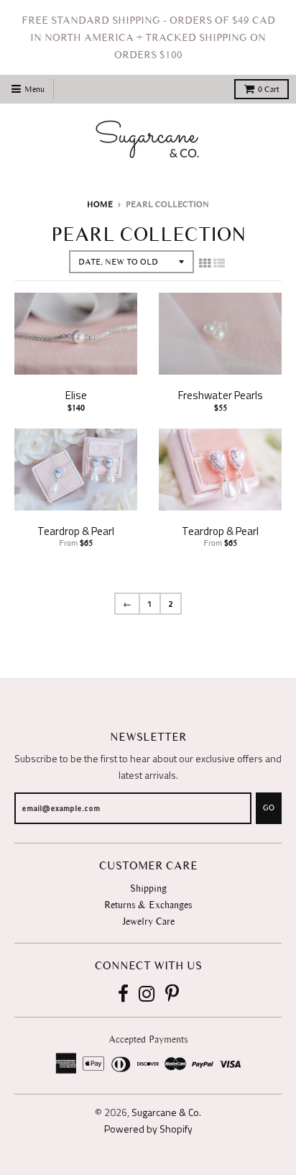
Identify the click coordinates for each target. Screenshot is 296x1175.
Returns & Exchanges (148, 905)
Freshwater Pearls (220, 395)
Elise (76, 395)
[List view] (219, 263)
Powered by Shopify (148, 1128)
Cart (268, 89)
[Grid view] (205, 263)
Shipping (148, 888)
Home (100, 204)
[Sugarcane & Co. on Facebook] (123, 995)
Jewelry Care (148, 921)
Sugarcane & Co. (166, 1112)
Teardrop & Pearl (75, 531)
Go (268, 808)
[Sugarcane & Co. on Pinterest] (172, 995)
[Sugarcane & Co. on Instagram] (147, 995)
